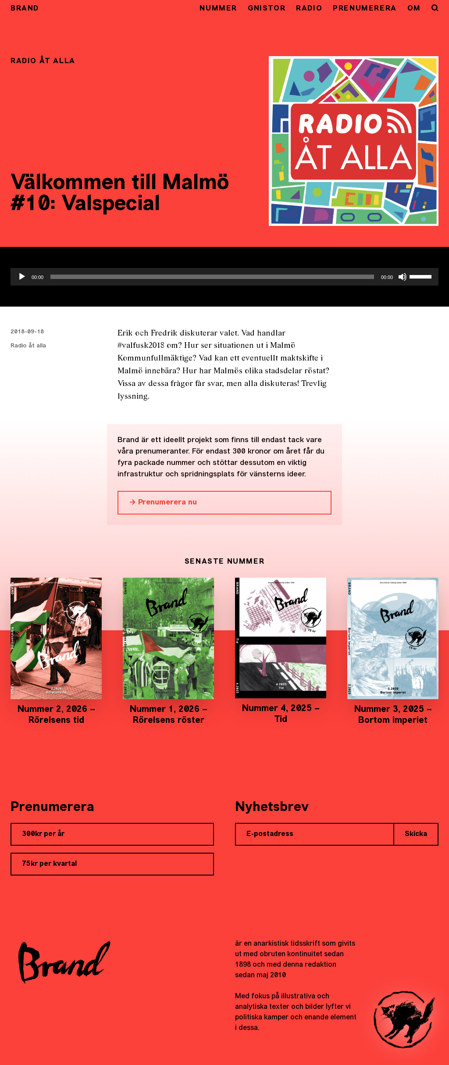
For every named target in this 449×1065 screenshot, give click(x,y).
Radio (309, 8)
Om (414, 8)
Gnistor (266, 8)
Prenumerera (365, 8)
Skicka (416, 834)
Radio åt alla (28, 346)
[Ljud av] (402, 276)
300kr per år (43, 834)
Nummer (218, 8)
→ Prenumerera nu (163, 502)
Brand (25, 8)
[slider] (422, 276)
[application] (224, 277)
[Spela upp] (22, 276)
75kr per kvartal (49, 864)
